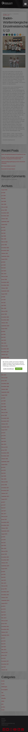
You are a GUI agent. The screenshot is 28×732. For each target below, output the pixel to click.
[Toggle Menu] (25, 4)
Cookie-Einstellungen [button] (8, 368)
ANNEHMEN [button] (18, 368)
